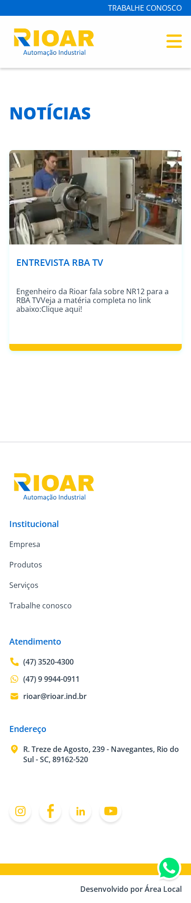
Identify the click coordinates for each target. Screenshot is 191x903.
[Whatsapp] (169, 870)
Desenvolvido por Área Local (131, 889)
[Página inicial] (54, 54)
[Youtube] (110, 811)
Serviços (23, 585)
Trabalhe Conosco (145, 8)
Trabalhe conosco (40, 605)
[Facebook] (50, 811)
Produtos (25, 565)
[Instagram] (20, 811)
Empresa (24, 544)
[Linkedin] (80, 811)
